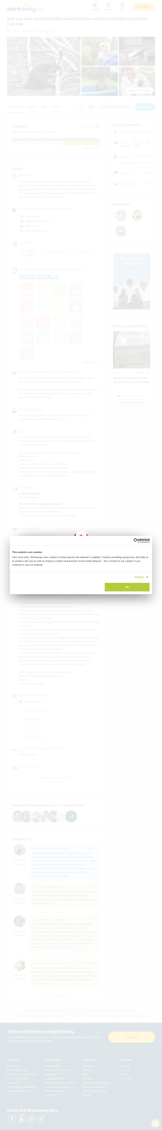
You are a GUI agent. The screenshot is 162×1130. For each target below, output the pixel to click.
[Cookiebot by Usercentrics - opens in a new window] (136, 540)
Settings (139, 577)
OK (127, 587)
